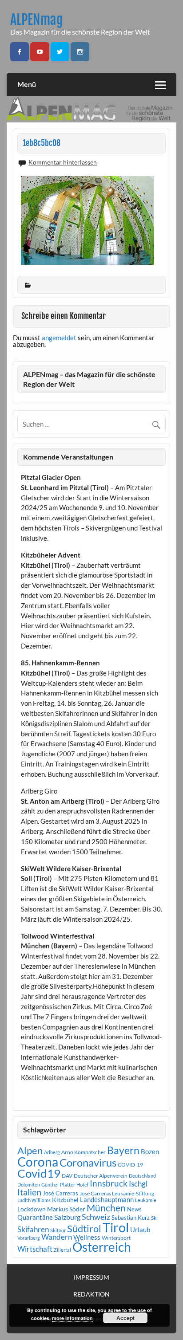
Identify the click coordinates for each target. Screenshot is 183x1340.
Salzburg (67, 1217)
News (134, 1209)
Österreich (101, 1247)
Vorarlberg (28, 1238)
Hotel (82, 1184)
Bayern (123, 1150)
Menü (26, 84)
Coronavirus (88, 1162)
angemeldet (59, 338)
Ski (154, 1217)
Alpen (30, 1150)
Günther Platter (58, 1184)
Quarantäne (35, 1217)
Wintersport (116, 1237)
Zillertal (62, 1250)
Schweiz (96, 1217)
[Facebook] (19, 51)
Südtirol (84, 1228)
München (106, 1207)
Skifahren (33, 1229)
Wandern (56, 1237)
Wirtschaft (34, 1249)
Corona (37, 1162)
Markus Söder (66, 1209)
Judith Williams (34, 1200)
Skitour (58, 1230)
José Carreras (60, 1193)
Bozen (150, 1151)
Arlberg (52, 1152)
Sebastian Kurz (130, 1217)
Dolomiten (28, 1184)
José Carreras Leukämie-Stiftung (117, 1193)
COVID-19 (130, 1164)
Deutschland (142, 1176)
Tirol (116, 1227)
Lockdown (31, 1209)
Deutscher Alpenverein (100, 1175)
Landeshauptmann (107, 1199)
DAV (67, 1175)
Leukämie (145, 1200)
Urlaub (140, 1230)
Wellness (86, 1237)
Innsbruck (108, 1183)
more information (72, 1318)
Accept (125, 1318)
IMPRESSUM (91, 1277)
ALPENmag (36, 19)
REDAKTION (91, 1294)
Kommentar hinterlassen (62, 162)
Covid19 (38, 1173)
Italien (29, 1192)
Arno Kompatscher (83, 1152)
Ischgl (138, 1183)
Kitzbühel (65, 1199)
